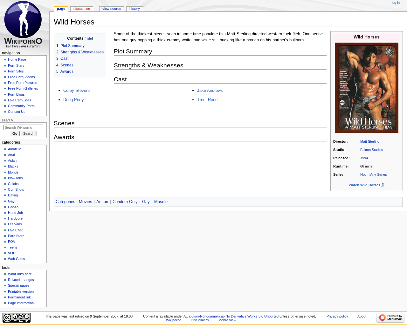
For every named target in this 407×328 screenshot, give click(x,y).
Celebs (13, 184)
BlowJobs (15, 178)
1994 (364, 158)
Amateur (14, 149)
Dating (13, 195)
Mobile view (227, 320)
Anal (11, 155)
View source (111, 8)
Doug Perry (73, 99)
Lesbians (15, 224)
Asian (12, 160)
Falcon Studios (371, 150)
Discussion (81, 8)
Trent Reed (207, 99)
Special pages (19, 285)
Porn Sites (16, 71)
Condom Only (125, 202)
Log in (396, 2)
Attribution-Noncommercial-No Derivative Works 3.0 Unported (231, 316)
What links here (20, 274)
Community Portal (21, 106)
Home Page (17, 59)
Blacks (13, 166)
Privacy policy (337, 316)
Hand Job (15, 213)
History (134, 8)
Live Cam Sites (19, 100)
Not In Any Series (373, 174)
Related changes (21, 280)
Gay (146, 202)
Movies (85, 202)
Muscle (161, 202)
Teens (12, 247)
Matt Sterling (369, 141)
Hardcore (15, 218)
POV (11, 241)
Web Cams (16, 259)
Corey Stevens (77, 90)
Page (61, 8)
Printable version (21, 291)
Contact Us (16, 111)
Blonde (13, 172)
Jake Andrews (210, 90)
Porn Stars (16, 65)
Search (7, 120)
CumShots (16, 189)
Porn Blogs (16, 94)
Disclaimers (200, 320)
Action (102, 202)
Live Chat (15, 230)
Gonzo (13, 207)
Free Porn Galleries (23, 88)
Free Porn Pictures (22, 83)
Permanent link (19, 297)
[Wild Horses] (366, 87)
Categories (65, 202)
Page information (21, 303)
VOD (12, 253)
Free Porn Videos (21, 77)
